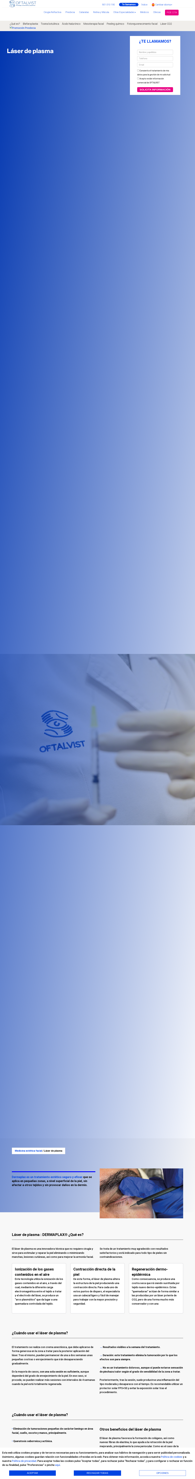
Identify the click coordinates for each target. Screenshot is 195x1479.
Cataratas (84, 12)
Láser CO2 (166, 23)
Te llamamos (129, 4)
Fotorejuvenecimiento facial (142, 23)
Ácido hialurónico (71, 23)
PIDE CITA (172, 12)
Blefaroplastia (30, 23)
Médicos (144, 12)
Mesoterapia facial (93, 23)
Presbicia (70, 12)
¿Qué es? (15, 23)
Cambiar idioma (163, 4)
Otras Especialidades (123, 12)
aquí (57, 1464)
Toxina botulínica (50, 23)
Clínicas (157, 12)
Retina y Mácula (101, 12)
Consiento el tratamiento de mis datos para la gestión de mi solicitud (153, 73)
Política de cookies (171, 1456)
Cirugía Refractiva (52, 12)
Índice (144, 4)
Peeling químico (115, 23)
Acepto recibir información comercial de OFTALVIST (150, 80)
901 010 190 (108, 4)
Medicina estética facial (28, 1150)
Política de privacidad (24, 1460)
